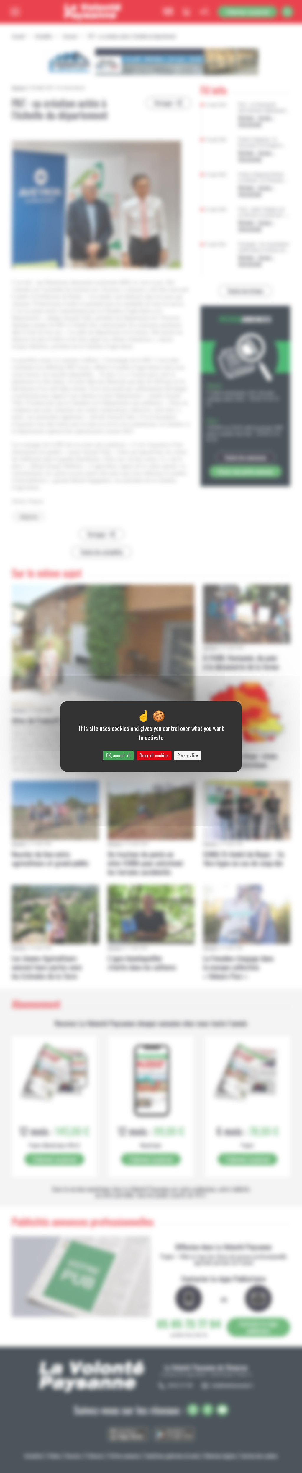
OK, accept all (118, 755)
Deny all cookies (153, 755)
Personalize (187, 755)
